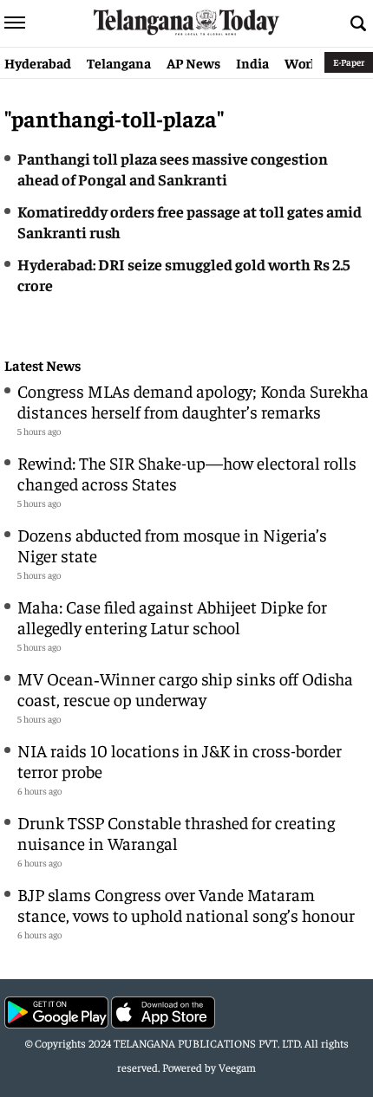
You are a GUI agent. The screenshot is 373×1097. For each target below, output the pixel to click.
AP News (193, 62)
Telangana (119, 62)
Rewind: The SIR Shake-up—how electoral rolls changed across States (187, 472)
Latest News (42, 365)
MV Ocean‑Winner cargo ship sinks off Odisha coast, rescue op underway (185, 688)
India (252, 62)
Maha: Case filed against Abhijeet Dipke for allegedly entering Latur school (172, 616)
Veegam (237, 1067)
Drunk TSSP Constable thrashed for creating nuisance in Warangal (176, 832)
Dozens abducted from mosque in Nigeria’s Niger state (172, 544)
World (304, 62)
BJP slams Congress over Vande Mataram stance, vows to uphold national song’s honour (186, 904)
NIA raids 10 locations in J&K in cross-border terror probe (179, 760)
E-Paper (348, 62)
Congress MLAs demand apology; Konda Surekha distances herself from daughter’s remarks (193, 401)
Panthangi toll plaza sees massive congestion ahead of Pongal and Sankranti (172, 168)
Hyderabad (37, 62)
